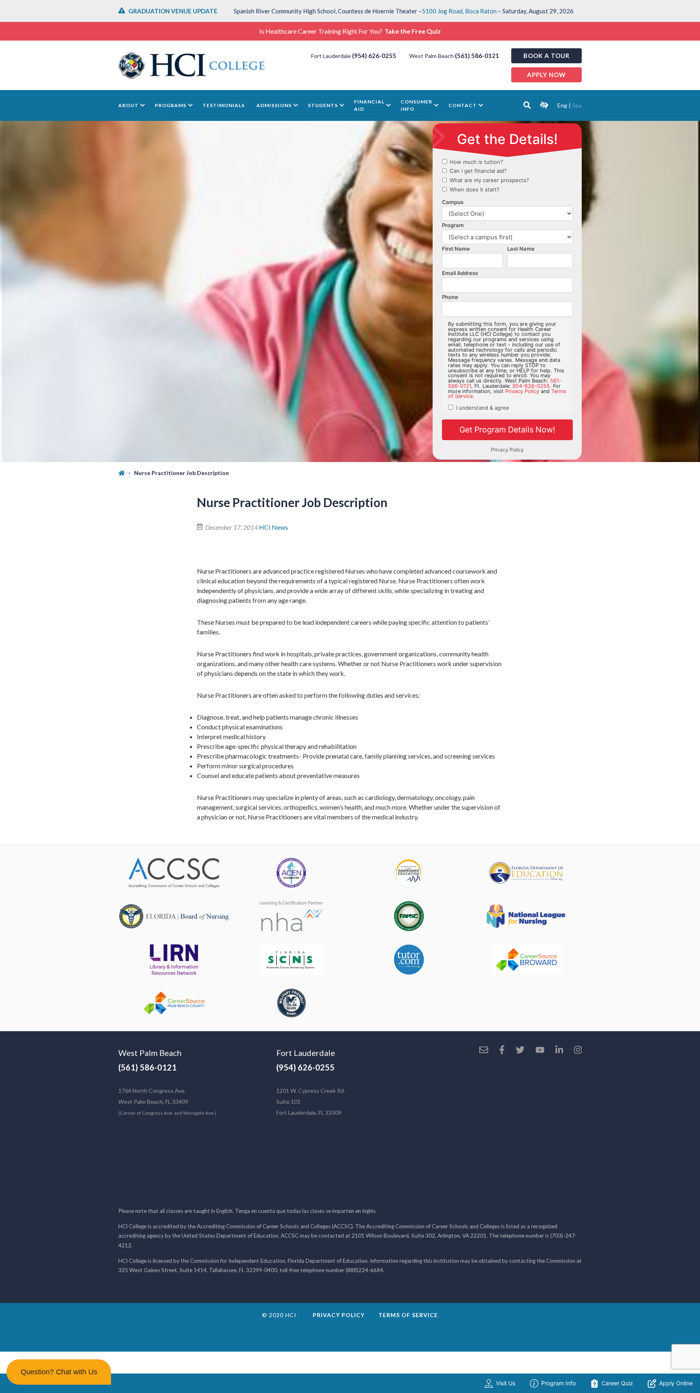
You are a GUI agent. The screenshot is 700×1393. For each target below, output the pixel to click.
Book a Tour (546, 55)
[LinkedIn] (559, 1050)
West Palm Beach (149, 1053)
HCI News (273, 527)
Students (323, 105)
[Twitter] (520, 1050)
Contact (462, 105)
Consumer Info (416, 105)
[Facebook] (502, 1050)
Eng (562, 105)
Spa (577, 105)
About (128, 105)
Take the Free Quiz (412, 31)
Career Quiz (617, 1383)
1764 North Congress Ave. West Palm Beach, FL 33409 (167, 1101)
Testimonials (224, 105)
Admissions (274, 105)
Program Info (558, 1383)
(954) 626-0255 (374, 55)
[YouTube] (540, 1050)
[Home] (126, 473)
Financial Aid (369, 105)
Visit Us (505, 1383)
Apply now (546, 74)
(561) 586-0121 (477, 55)
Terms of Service (408, 1314)
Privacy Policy (339, 1314)
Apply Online (676, 1383)
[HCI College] (191, 65)
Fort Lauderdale (305, 1053)
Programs (170, 105)
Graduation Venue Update (173, 11)
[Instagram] (578, 1050)
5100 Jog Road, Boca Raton (459, 11)
